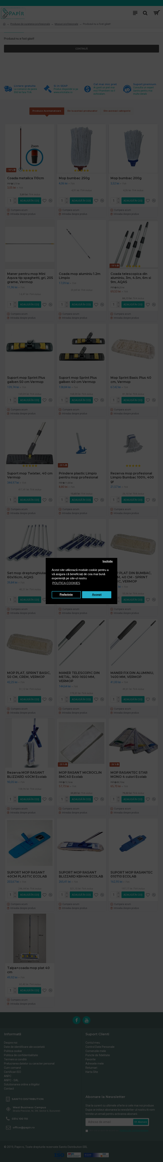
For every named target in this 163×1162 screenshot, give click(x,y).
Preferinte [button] (66, 594)
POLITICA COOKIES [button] (66, 583)
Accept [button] (97, 594)
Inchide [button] (108, 561)
